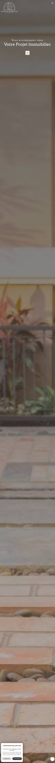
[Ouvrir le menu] (53, 3)
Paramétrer (7, 758)
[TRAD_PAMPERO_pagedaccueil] (9, 12)
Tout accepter (17, 758)
